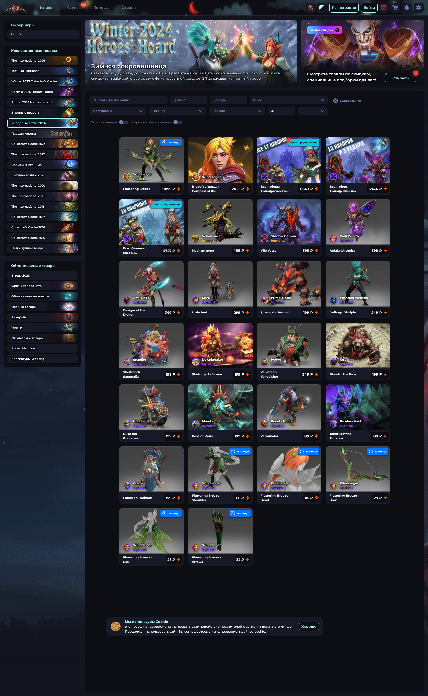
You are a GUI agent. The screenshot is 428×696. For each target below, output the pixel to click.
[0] (395, 7)
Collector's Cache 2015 (28, 238)
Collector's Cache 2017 (28, 217)
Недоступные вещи (27, 248)
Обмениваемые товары (30, 296)
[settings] (419, 8)
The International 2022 (28, 154)
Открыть (400, 78)
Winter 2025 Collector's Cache (34, 81)
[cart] (395, 8)
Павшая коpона (23, 133)
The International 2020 (28, 185)
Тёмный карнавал (25, 71)
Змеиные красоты (25, 112)
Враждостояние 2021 (27, 175)
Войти (369, 7)
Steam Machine (23, 348)
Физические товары (27, 338)
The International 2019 (28, 196)
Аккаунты (19, 317)
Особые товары (23, 307)
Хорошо (308, 626)
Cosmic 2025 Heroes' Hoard (32, 92)
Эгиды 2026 (20, 275)
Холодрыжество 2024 (28, 123)
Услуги (16, 327)
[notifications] (407, 8)
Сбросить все (350, 101)
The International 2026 (28, 60)
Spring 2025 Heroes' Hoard (31, 102)
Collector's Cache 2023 (28, 144)
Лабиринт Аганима (26, 165)
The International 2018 (28, 206)
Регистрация (344, 7)
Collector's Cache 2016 (28, 227)
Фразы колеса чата (26, 286)
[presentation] (310, 8)
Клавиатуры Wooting (27, 359)
